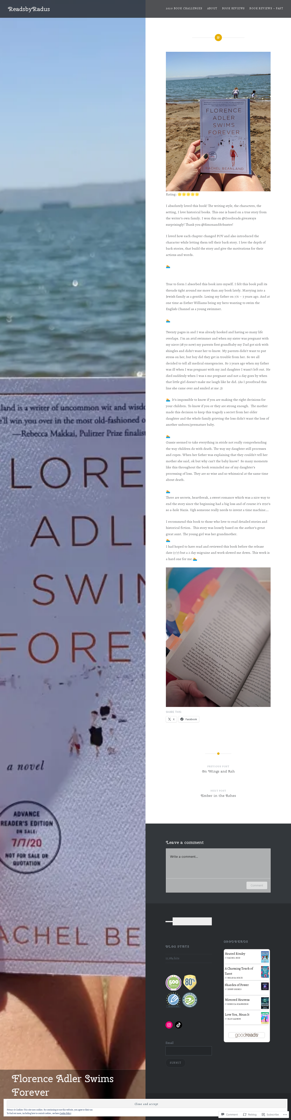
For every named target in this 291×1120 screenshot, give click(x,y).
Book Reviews (233, 8)
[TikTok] (178, 1024)
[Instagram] (169, 1024)
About (212, 8)
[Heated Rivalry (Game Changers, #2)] (265, 962)
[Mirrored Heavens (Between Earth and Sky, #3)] (265, 1008)
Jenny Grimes (234, 989)
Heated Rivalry (235, 954)
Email (169, 1043)
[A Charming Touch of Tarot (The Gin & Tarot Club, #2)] (265, 977)
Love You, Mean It (237, 1014)
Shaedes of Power (237, 985)
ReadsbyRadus (29, 9)
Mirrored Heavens (237, 1000)
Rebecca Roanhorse (238, 1004)
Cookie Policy (65, 1113)
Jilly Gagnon (234, 1019)
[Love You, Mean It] (265, 1023)
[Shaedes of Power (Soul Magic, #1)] (265, 989)
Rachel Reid (233, 958)
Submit (175, 1063)
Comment (257, 885)
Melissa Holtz (235, 978)
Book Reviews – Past (266, 8)
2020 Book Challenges (184, 8)
